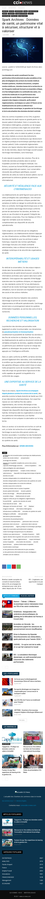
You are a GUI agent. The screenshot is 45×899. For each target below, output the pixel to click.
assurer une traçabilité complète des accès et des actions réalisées (19, 463)
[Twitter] (9, 567)
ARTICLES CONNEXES (10, 596)
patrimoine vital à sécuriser (31, 521)
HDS (20, 503)
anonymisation (25, 458)
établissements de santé (23, 496)
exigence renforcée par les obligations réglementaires (19, 498)
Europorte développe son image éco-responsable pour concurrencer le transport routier (27, 691)
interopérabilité (22, 514)
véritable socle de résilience (11, 554)
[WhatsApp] (19, 567)
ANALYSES (5, 11)
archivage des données (10, 460)
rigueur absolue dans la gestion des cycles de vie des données (21, 537)
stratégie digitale (23, 16)
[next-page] (6, 667)
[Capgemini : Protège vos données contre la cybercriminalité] (12, 738)
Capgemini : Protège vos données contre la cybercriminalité (10, 749)
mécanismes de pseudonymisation (13, 519)
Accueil (4, 8)
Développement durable (7, 616)
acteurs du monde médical (11, 458)
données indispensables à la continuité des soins (17, 478)
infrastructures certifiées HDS (11, 511)
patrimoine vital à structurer (11, 524)
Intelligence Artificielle (21, 13)
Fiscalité (5, 639)
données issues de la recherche (12, 486)
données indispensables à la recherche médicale (17, 483)
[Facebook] (4, 567)
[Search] (42, 3)
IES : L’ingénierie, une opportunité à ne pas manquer (36, 582)
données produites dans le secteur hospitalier (16, 488)
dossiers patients (26, 491)
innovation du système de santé (31, 511)
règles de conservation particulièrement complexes (18, 529)
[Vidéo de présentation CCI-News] (33, 761)
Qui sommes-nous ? (8, 801)
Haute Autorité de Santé (10, 503)
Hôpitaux (31, 506)
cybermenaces (7, 473)
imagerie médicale (8, 509)
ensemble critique (8, 496)
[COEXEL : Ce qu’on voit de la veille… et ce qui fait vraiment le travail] (7, 647)
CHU (40, 465)
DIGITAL (12, 11)
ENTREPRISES (12, 8)
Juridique (30, 13)
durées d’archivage (8, 493)
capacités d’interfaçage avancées (12, 465)
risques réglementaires (20, 539)
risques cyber (7, 539)
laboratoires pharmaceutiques (12, 516)
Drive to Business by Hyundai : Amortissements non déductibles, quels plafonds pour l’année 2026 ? (28, 636)
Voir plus (21, 720)
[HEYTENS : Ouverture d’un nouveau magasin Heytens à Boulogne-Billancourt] (7, 712)
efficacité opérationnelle (24, 493)
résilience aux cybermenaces (11, 534)
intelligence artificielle (9, 514)
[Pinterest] (14, 567)
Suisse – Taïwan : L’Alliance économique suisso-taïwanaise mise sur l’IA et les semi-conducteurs (28, 603)
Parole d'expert (6, 16)
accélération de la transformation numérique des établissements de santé (22, 455)
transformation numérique (11, 547)
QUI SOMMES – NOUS (16, 893)
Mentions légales (21, 801)
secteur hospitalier (8, 542)
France (25, 11)
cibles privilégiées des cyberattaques (14, 468)
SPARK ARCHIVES (26, 446)
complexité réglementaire (10, 470)
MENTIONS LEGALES (29, 893)
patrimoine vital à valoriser (29, 524)
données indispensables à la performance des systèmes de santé (22, 481)
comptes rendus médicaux (28, 470)
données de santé (8, 476)
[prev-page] (3, 667)
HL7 (25, 506)
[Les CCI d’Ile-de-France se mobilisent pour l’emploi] (7, 702)
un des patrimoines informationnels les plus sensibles (18, 549)
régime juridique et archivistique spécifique (28, 526)
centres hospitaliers (30, 465)
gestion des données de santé (22, 501)
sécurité (35, 542)
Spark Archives (7, 544)
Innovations (11, 13)
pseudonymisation (8, 526)
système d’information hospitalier (23, 544)
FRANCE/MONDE (33, 11)
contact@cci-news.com (28, 805)
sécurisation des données (23, 542)
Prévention (21, 8)
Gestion (4, 13)
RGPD (38, 534)
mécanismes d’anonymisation (11, 521)
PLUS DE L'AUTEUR (27, 596)
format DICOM (7, 501)
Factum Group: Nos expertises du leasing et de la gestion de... (11, 772)
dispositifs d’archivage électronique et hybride (27, 473)
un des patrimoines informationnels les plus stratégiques (19, 552)
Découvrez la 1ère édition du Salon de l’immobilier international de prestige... (32, 749)
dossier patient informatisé (11, 491)
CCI (3, 606)
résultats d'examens (28, 534)
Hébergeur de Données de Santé (12, 506)
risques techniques (34, 539)
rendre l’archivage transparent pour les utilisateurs (18, 531)
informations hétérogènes (24, 509)
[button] (3, 3)
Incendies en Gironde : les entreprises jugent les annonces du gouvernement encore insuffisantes (28, 626)
